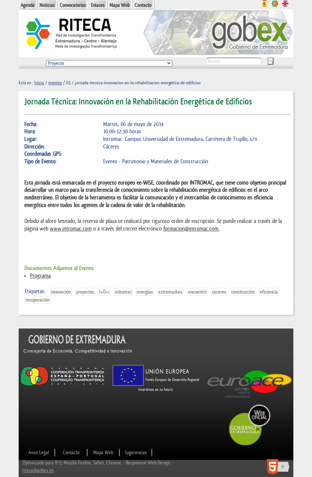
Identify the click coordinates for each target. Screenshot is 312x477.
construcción (243, 291)
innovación (61, 291)
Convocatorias (73, 5)
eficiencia (269, 291)
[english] (285, 4)
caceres (219, 291)
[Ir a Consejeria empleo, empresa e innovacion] (78, 360)
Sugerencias (136, 452)
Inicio (39, 83)
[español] (264, 4)
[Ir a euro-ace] (249, 400)
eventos (55, 83)
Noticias (47, 5)
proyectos (85, 291)
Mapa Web (120, 5)
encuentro (197, 291)
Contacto (143, 5)
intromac (123, 291)
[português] (275, 4)
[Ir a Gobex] (250, 444)
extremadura (170, 291)
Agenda (28, 5)
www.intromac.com (71, 229)
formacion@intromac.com (190, 229)
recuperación (37, 299)
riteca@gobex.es (38, 470)
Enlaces (98, 5)
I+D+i (104, 291)
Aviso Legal (38, 452)
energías (145, 291)
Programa (40, 276)
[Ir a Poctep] (62, 386)
